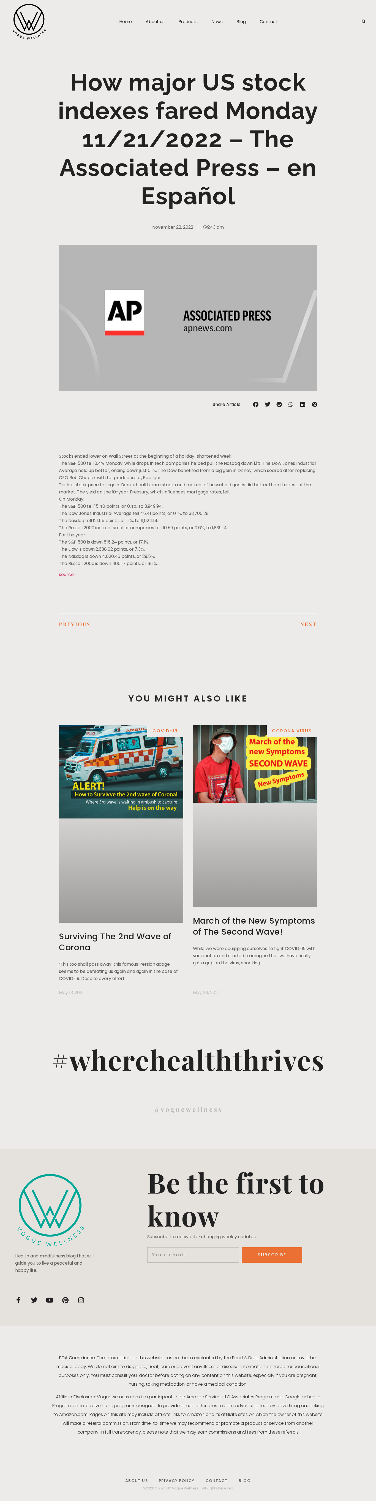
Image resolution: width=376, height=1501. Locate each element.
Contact (268, 21)
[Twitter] (34, 1300)
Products (188, 21)
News (217, 21)
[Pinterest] (65, 1300)
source (66, 574)
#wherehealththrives (188, 1059)
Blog (241, 21)
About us (155, 21)
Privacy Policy (177, 1480)
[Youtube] (50, 1300)
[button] (363, 21)
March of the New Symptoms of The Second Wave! (254, 926)
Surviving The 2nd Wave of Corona (115, 941)
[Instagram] (81, 1300)
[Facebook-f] (18, 1300)
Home (125, 21)
